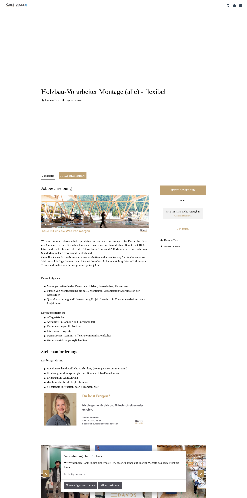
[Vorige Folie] (46, 473)
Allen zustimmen (110, 485)
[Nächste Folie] (201, 473)
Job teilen (183, 228)
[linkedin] (228, 6)
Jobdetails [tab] (48, 175)
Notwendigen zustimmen (80, 485)
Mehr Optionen (73, 473)
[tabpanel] (123, 310)
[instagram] (234, 6)
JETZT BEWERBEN (183, 190)
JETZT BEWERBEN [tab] (72, 175)
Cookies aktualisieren (183, 216)
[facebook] (241, 6)
